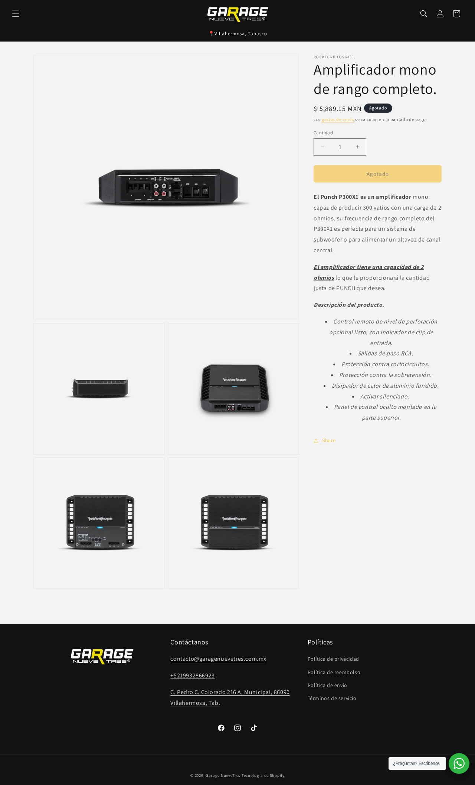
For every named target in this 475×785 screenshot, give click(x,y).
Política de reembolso (334, 672)
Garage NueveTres (223, 775)
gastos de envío (338, 119)
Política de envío (327, 685)
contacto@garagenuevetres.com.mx (218, 659)
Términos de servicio (332, 698)
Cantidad (323, 132)
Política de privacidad (333, 659)
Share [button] (329, 440)
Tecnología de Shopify (263, 775)
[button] (15, 14)
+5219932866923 (192, 675)
